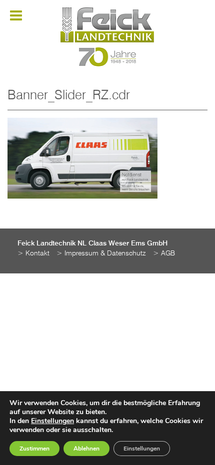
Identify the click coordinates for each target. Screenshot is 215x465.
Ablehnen (87, 449)
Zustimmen (35, 449)
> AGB (164, 253)
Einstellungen (52, 421)
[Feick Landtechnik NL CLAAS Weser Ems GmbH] (107, 25)
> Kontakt (34, 253)
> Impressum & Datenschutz (101, 253)
